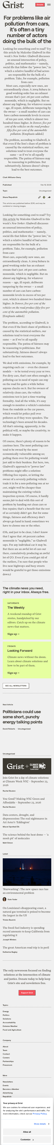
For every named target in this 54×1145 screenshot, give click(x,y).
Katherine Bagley (10, 952)
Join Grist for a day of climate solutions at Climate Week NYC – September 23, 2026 (26, 781)
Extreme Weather (10, 1026)
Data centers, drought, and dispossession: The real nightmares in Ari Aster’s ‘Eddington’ (25, 818)
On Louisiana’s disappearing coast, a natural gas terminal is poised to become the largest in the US (26, 912)
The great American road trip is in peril (26, 947)
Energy (6, 1011)
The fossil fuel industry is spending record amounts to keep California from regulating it (26, 931)
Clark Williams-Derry (12, 177)
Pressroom (7, 1065)
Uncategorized (45, 191)
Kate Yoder (12, 899)
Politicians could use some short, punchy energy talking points (22, 716)
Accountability (9, 1022)
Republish (7, 1096)
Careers (6, 1057)
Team (5, 1050)
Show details (40, 1124)
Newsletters (8, 1082)
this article (10, 52)
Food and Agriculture (12, 1030)
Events (6, 1085)
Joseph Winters (9, 939)
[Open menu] (49, 4)
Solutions (7, 1019)
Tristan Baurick (9, 920)
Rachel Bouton (9, 791)
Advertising (8, 1093)
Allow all (27, 1132)
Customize (25, 1139)
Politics (6, 1015)
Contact (6, 1054)
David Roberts (9, 729)
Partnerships (8, 1061)
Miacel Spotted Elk (11, 827)
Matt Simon (8, 843)
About (5, 1046)
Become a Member (11, 1089)
